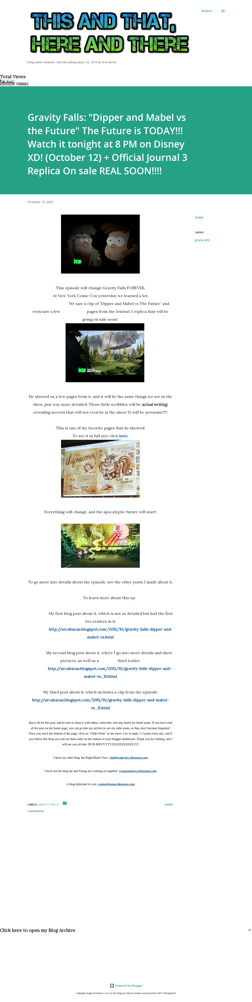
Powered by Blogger (128, 985)
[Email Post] (64, 804)
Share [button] (199, 217)
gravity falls (202, 240)
